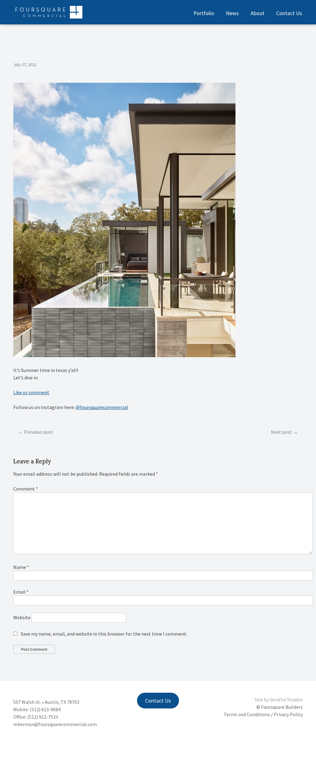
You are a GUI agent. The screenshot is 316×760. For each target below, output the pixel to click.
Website (22, 617)
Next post (281, 432)
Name (21, 567)
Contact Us (289, 13)
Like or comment (31, 392)
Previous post (38, 432)
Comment (25, 489)
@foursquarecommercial (102, 407)
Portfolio (203, 13)
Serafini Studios (286, 699)
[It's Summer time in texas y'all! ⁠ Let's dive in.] (124, 355)
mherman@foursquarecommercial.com (55, 724)
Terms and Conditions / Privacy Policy (263, 714)
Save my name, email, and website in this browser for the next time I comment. (104, 634)
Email (21, 592)
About (257, 13)
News (232, 13)
